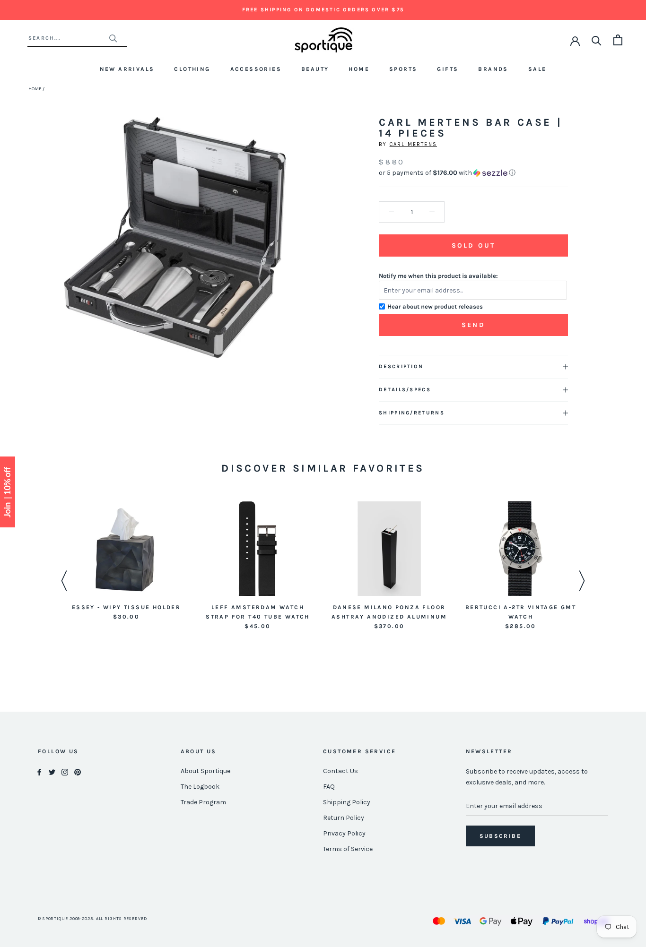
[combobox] (68, 38)
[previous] (65, 247)
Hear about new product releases (435, 306)
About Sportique (205, 771)
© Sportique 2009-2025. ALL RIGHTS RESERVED (92, 918)
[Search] (597, 40)
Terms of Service (348, 849)
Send (473, 325)
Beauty (315, 69)
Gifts (447, 69)
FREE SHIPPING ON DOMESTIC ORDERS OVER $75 (323, 10)
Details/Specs (405, 390)
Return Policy (343, 818)
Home (359, 69)
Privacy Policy (344, 833)
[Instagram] (64, 771)
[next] (284, 247)
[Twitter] (52, 771)
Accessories (255, 69)
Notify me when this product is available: (438, 275)
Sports (403, 69)
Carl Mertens (413, 144)
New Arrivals (127, 69)
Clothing (192, 69)
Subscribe (501, 836)
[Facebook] (39, 771)
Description (401, 366)
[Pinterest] (77, 771)
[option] (126, 561)
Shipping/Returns (412, 413)
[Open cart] (617, 39)
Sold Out (473, 245)
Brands (493, 69)
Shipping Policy (346, 802)
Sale (537, 69)
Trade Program (203, 802)
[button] (473, 173)
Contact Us (340, 771)
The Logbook (200, 787)
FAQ (329, 787)
